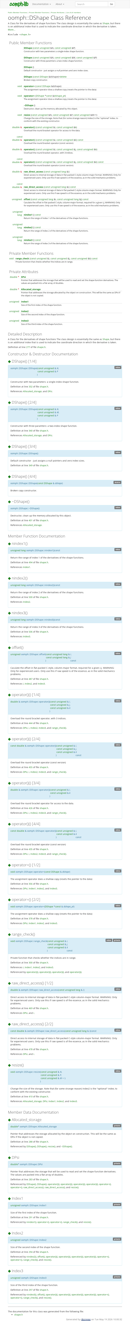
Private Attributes (57, 12)
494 (30, 562)
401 (30, 520)
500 (30, 597)
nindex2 (28, 227)
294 (30, 1251)
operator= (29, 86)
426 (30, 808)
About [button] (59, 4)
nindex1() (31, 1222)
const (36, 47)
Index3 (25, 320)
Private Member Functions (39, 12)
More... (11, 29)
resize (27, 114)
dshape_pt (59, 95)
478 (30, 1049)
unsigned (45, 47)
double (16, 127)
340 (30, 430)
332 (30, 386)
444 (30, 723)
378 (30, 918)
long (63, 171)
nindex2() (31, 1256)
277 (28, 347)
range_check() (59, 727)
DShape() (31, 1146)
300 (30, 962)
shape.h (25, 34)
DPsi (23, 276)
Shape (106, 23)
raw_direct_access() (33, 1187)
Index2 (25, 311)
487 (30, 678)
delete (63, 76)
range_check (22, 258)
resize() (51, 1146)
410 (30, 1096)
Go (111, 4)
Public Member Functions (17, 12)
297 (30, 1289)
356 (30, 883)
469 (30, 1008)
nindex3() (31, 1294)
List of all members (73, 12)
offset (27, 199)
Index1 (25, 301)
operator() (29, 127)
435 (30, 849)
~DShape (28, 105)
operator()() (32, 972)
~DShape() (66, 1146)
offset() (41, 1256)
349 (30, 465)
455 (30, 767)
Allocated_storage (31, 289)
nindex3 (28, 239)
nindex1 (28, 214)
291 (30, 1217)
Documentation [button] (40, 4)
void (19, 86)
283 (30, 1179)
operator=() (105, 1184)
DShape (28, 47)
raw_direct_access (33, 171)
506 (30, 631)
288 (30, 1141)
